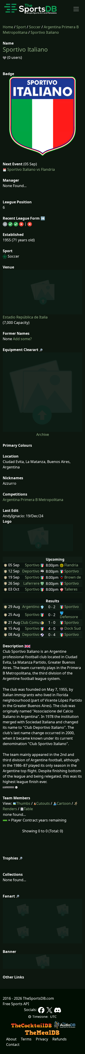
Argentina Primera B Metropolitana (33, 499)
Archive (42, 434)
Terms (26, 1039)
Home (8, 26)
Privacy (42, 1039)
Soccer (35, 26)
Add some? (22, 338)
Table (28, 808)
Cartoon (64, 803)
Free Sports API (16, 1003)
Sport (21, 26)
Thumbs (23, 803)
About (11, 1039)
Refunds (59, 1039)
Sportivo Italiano (45, 32)
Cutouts (43, 803)
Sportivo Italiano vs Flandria (31, 169)
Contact (12, 1044)
